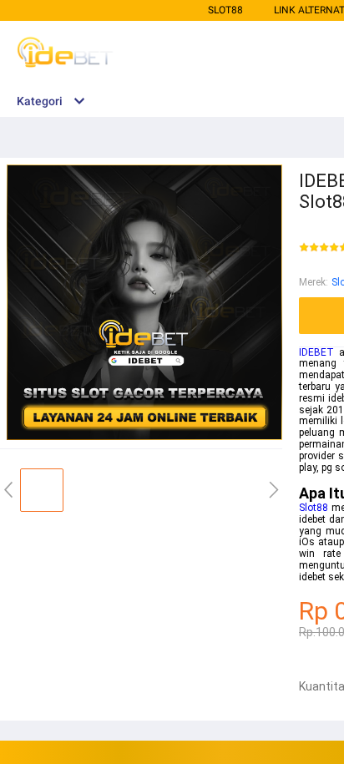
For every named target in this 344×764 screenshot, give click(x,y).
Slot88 (225, 10)
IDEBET (316, 352)
